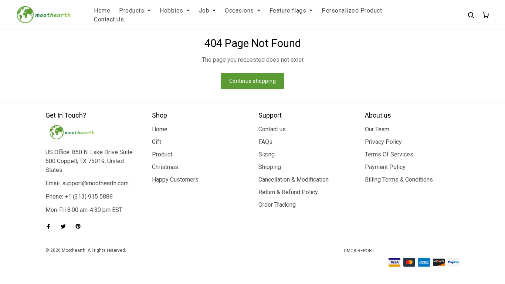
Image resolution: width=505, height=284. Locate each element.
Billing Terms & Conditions (399, 179)
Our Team (377, 129)
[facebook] (50, 226)
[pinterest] (80, 226)
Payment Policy (385, 166)
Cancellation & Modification (293, 179)
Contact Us (109, 19)
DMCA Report (359, 250)
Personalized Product (352, 10)
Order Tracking (277, 204)
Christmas (165, 166)
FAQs (265, 141)
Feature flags (288, 10)
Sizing (266, 154)
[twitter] (65, 226)
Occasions (239, 10)
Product (162, 154)
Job (204, 10)
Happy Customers (175, 179)
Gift (156, 141)
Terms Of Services (389, 154)
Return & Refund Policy (288, 192)
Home (102, 10)
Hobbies (171, 10)
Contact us (272, 129)
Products (131, 10)
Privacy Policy (383, 141)
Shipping (269, 166)
